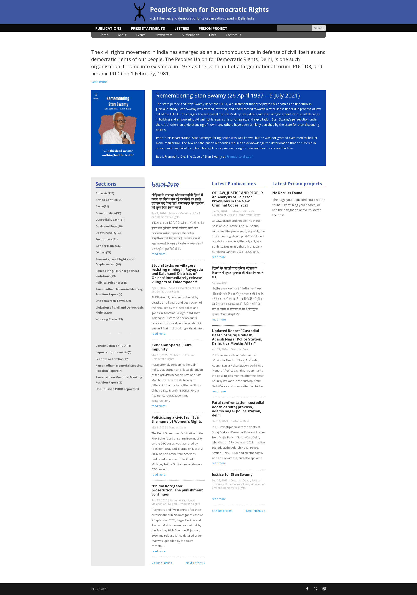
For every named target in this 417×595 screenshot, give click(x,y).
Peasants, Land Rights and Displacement (115, 261)
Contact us (233, 35)
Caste (102, 206)
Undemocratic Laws (113, 301)
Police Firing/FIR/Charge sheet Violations (117, 273)
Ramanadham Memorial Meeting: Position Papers (120, 291)
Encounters (106, 239)
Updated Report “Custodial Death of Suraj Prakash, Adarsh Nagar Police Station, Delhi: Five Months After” (237, 337)
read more (158, 254)
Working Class (109, 319)
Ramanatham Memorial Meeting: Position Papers (119, 379)
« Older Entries (162, 563)
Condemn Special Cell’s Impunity (172, 347)
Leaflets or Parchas (112, 359)
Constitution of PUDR (113, 346)
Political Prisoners (111, 282)
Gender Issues (108, 246)
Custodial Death (110, 219)
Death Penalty (108, 233)
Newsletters (163, 35)
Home (103, 35)
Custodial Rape (109, 226)
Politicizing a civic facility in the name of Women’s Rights (177, 419)
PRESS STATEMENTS (148, 29)
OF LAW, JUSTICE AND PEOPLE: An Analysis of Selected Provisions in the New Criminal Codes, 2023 (237, 199)
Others (103, 252)
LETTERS (182, 29)
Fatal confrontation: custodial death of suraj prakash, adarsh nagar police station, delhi (238, 409)
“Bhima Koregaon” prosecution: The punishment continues (177, 490)
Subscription (190, 35)
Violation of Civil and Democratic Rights (120, 310)
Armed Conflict (109, 200)
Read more (99, 82)
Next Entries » (195, 563)
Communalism (108, 213)
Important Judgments (113, 352)
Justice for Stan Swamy (232, 474)
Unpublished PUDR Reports (117, 389)
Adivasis (105, 193)
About (122, 35)
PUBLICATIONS (108, 29)
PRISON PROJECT (213, 29)
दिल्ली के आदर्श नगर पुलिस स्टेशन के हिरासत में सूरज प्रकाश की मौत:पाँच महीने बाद (237, 272)
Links (212, 35)
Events (141, 35)
